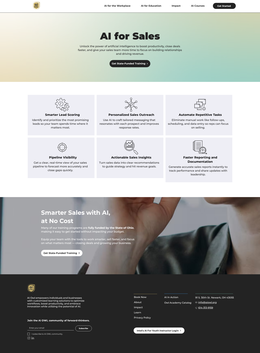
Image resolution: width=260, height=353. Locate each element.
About (138, 302)
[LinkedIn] (33, 338)
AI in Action (171, 297)
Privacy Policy (142, 317)
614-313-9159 (205, 307)
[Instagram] (29, 338)
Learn (137, 312)
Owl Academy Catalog (177, 302)
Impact (138, 307)
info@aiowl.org (207, 302)
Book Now (140, 297)
